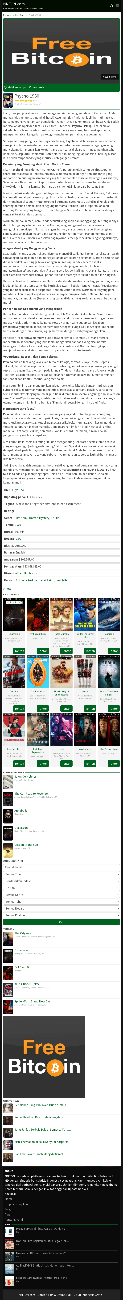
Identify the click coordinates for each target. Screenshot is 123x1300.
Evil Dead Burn (38, 633)
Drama (64, 638)
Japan (47, 988)
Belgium (9, 698)
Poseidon (109, 633)
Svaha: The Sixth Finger (109, 693)
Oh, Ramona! (38, 691)
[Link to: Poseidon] (109, 614)
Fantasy (33, 936)
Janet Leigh (46, 580)
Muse (85, 691)
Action (58, 638)
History (58, 641)
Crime (79, 641)
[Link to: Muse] (85, 671)
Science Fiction (88, 753)
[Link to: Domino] (14, 671)
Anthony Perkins (26, 580)
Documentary (20, 848)
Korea (112, 701)
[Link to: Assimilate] (85, 729)
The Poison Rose (109, 749)
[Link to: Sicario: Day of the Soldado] (61, 671)
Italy (17, 701)
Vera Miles (62, 580)
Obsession (14, 633)
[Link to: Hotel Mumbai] (61, 614)
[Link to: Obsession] (14, 614)
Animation (24, 988)
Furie (61, 749)
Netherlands (14, 703)
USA (18, 538)
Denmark (18, 698)
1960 (18, 525)
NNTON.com (14, 3)
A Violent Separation (38, 750)
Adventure (111, 638)
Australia (57, 643)
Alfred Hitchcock (26, 573)
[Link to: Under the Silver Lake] (85, 614)
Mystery (44, 518)
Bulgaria (49, 797)
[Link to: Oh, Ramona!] (38, 671)
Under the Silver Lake (85, 635)
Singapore (65, 643)
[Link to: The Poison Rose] (109, 729)
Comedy (33, 696)
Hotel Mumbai (61, 633)
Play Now (111, 76)
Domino (14, 691)
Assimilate (85, 749)
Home (9, 1199)
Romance (34, 698)
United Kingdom (15, 639)
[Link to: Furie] (61, 729)
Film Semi (21, 518)
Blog (8, 1209)
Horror (33, 518)
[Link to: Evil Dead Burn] (38, 614)
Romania (42, 698)
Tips (7, 1214)
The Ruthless (14, 749)
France (12, 701)
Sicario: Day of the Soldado (61, 693)
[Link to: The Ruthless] (14, 729)
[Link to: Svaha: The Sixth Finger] (109, 671)
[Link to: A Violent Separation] (38, 729)
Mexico (59, 701)
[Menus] (117, 6)
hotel (8, 588)
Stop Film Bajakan (16, 1204)
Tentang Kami (14, 1219)
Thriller (55, 518)
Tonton (19, 651)
